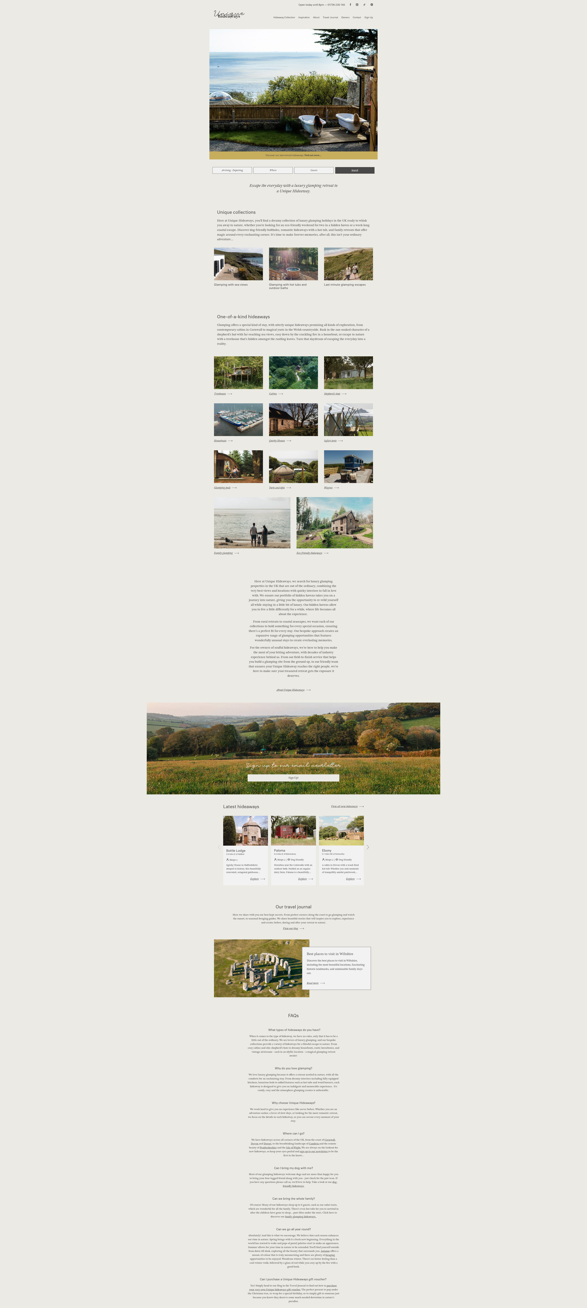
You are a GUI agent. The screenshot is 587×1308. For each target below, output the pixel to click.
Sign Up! (293, 777)
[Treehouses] (238, 372)
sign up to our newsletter (314, 1151)
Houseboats (220, 440)
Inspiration (304, 17)
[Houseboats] (238, 419)
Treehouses (220, 393)
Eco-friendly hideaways (309, 553)
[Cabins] (293, 372)
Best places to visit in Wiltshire (330, 954)
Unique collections (236, 212)
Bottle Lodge (236, 851)
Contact (357, 17)
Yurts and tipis (277, 487)
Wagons (328, 487)
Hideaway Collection (284, 17)
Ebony (326, 850)
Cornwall (330, 1139)
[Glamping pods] (238, 466)
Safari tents (330, 440)
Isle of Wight (293, 1147)
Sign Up (368, 17)
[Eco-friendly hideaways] (335, 522)
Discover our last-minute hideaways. (285, 155)
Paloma (279, 850)
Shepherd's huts (332, 393)
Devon (255, 1143)
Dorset (267, 1143)
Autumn (325, 1251)
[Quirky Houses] (293, 419)
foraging (330, 1255)
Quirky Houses (277, 440)
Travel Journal (330, 17)
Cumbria (314, 1143)
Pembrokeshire (268, 1147)
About (316, 17)
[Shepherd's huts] (348, 372)
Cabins (273, 393)
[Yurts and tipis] (293, 466)
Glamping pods (222, 487)
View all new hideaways (344, 806)
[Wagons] (348, 466)
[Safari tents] (348, 419)
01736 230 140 (336, 4)
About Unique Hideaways (290, 690)
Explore (254, 879)
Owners (345, 17)
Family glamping (223, 553)
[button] (367, 847)
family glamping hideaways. (301, 1216)
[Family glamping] (252, 522)
